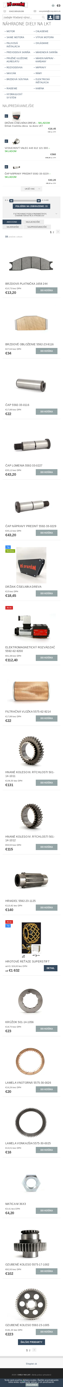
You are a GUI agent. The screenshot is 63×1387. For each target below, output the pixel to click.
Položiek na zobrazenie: (31, 206)
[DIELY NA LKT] (16, 4)
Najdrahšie (13, 227)
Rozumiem (32, 1385)
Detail (51, 968)
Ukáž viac (30, 189)
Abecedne (12, 222)
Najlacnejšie (33, 222)
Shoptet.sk (31, 1364)
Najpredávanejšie (37, 227)
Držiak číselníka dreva (27, 123)
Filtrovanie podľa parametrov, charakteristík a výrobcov (30, 215)
